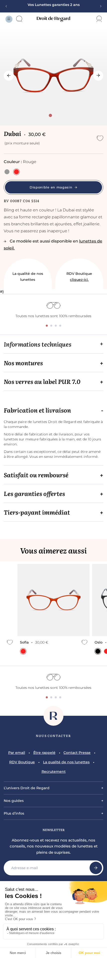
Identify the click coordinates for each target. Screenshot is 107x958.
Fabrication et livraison (37, 410)
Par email (16, 752)
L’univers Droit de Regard (27, 788)
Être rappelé (44, 752)
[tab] (50, 115)
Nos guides (14, 800)
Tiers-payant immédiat (37, 512)
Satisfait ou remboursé (36, 475)
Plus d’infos (14, 813)
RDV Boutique (79, 276)
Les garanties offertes (34, 493)
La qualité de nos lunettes (27, 276)
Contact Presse (77, 752)
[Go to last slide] (9, 76)
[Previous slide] (7, 6)
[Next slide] (99, 6)
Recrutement (54, 771)
